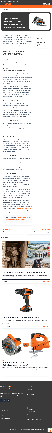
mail (50, 430)
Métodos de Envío (4, 410)
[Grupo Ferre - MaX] (6, 4)
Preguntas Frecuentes (5, 418)
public (1, 400)
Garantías (2, 415)
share (4, 400)
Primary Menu (26, 6)
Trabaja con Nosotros (31, 394)
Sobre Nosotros (30, 389)
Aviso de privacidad (4, 408)
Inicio (2, 9)
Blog (5, 9)
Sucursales (29, 392)
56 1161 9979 (32, 411)
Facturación (2, 413)
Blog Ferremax (30, 397)
